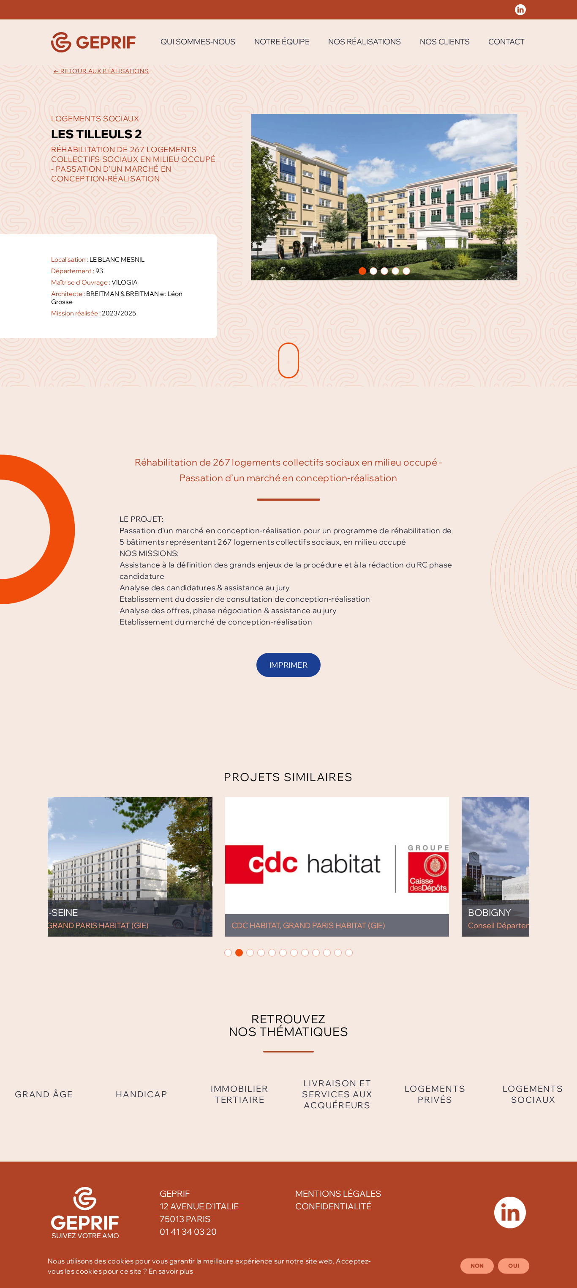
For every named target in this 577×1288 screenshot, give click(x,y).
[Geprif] (93, 42)
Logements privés (435, 1094)
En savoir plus (171, 1271)
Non (477, 1265)
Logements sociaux (533, 1094)
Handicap (142, 1094)
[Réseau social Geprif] (520, 9)
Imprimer (288, 665)
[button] (362, 271)
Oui (513, 1265)
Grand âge (44, 1094)
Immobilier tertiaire (240, 1094)
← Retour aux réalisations (101, 71)
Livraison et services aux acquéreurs (337, 1094)
